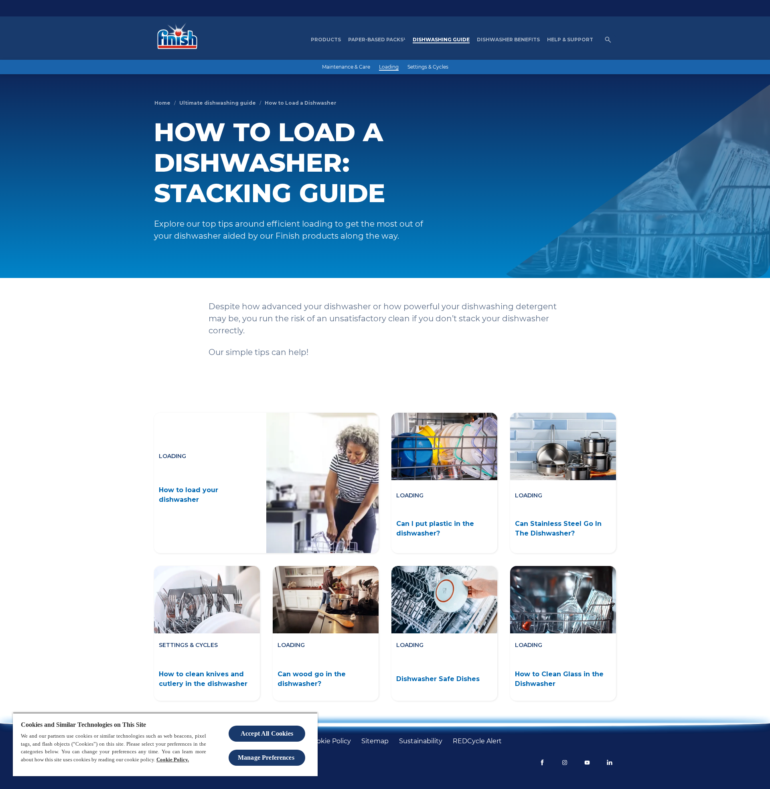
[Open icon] (608, 40)
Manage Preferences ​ (267, 757)
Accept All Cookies (267, 733)
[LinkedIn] (609, 762)
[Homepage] (175, 39)
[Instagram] (564, 762)
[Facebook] (542, 762)
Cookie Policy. (172, 760)
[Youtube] (587, 762)
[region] (165, 744)
